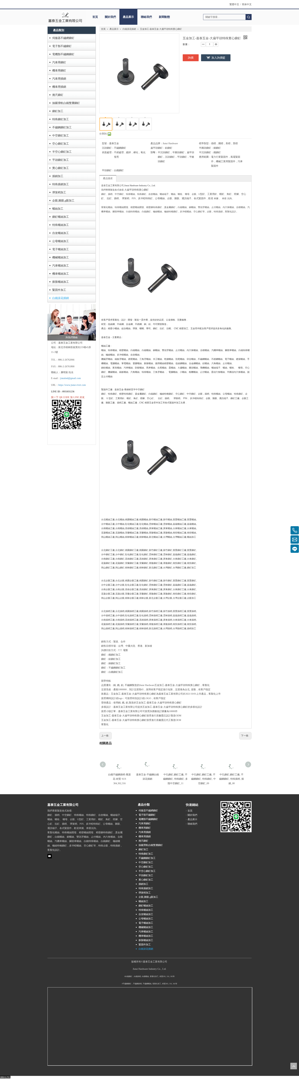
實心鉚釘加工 (60, 168)
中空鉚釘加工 (60, 135)
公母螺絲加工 (60, 241)
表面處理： (108, 152)
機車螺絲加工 (60, 273)
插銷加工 (57, 176)
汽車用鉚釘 (59, 62)
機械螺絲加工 (60, 257)
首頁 (95, 16)
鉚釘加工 (57, 111)
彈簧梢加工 (59, 192)
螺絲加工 (57, 208)
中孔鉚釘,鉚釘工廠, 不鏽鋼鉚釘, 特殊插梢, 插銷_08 (231, 779)
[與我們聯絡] (71, 322)
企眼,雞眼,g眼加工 (63, 200)
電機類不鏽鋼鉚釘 (63, 54)
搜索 (248, 17)
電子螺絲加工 (60, 249)
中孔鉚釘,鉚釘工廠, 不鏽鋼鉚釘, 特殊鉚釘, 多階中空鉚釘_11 (175, 779)
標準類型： (205, 143)
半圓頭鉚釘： (206, 148)
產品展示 (128, 16)
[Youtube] (49, 856)
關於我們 (110, 16)
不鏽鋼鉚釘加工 (62, 127)
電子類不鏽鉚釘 (62, 46)
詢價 (190, 57)
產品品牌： (157, 143)
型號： (105, 143)
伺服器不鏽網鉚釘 (63, 37)
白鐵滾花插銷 (60, 298)
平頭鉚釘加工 (60, 159)
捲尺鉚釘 (57, 94)
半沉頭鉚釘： (206, 152)
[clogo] (65, 17)
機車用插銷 (59, 86)
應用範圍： (205, 157)
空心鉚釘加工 (60, 143)
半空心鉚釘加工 (62, 151)
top (293, 1066)
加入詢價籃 (218, 57)
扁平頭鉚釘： (158, 148)
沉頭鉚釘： (108, 148)
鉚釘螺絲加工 (60, 216)
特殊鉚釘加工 (60, 119)
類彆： (154, 152)
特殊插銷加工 (60, 184)
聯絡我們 (146, 16)
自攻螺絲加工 (60, 233)
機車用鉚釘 (59, 70)
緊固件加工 (59, 289)
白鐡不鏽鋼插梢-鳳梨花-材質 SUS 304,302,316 (119, 779)
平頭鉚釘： (108, 170)
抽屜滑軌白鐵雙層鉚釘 (66, 103)
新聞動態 (164, 16)
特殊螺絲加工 (60, 224)
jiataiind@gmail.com (70, 378)
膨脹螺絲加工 (60, 281)
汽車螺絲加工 (60, 265)
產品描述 (108, 178)
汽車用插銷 (59, 78)
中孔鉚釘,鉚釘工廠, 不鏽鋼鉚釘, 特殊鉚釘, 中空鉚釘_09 (203, 779)
